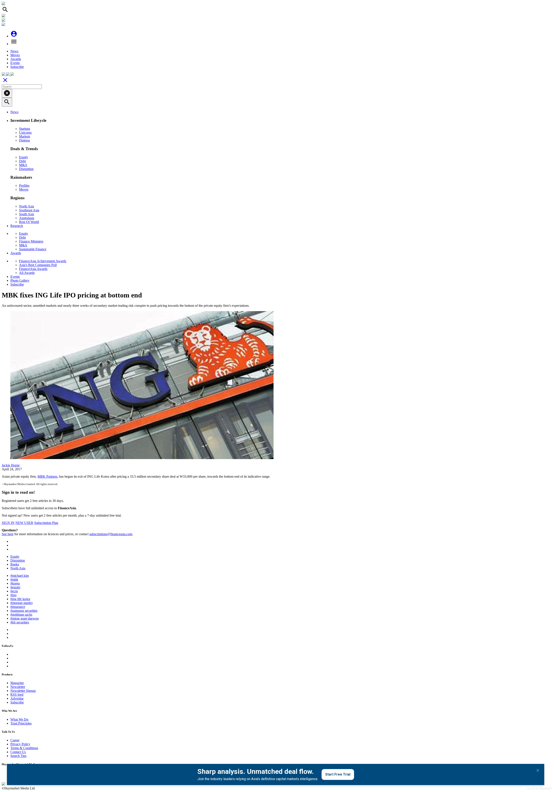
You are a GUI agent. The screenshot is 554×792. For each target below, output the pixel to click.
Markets (24, 136)
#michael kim (19, 575)
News (14, 51)
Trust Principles (21, 723)
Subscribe (17, 67)
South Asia (26, 214)
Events (15, 63)
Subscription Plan (46, 523)
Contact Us (18, 752)
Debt (22, 161)
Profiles (24, 185)
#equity (15, 587)
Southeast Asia (29, 210)
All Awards (27, 273)
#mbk (14, 579)
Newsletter (17, 687)
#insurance (17, 607)
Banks (14, 564)
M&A (23, 165)
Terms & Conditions (24, 748)
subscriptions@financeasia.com (110, 534)
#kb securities (19, 622)
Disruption (26, 169)
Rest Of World (29, 222)
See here (7, 534)
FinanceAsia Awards (33, 269)
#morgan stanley (21, 603)
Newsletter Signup (23, 690)
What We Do (19, 719)
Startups (24, 128)
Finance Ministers (31, 241)
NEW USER (24, 523)
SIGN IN (8, 523)
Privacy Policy (20, 744)
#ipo (13, 595)
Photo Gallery (19, 280)
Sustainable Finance (32, 249)
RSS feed (16, 694)
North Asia (26, 206)
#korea (15, 583)
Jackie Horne (11, 465)
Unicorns (25, 132)
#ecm (14, 591)
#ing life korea (20, 599)
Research (16, 226)
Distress (24, 140)
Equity (23, 157)
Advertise (17, 698)
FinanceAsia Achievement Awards (42, 261)
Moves (15, 55)
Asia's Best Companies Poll (38, 265)
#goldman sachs (21, 614)
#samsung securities (23, 610)
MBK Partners (47, 476)
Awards (15, 59)
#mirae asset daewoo (24, 618)
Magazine (17, 683)
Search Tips (18, 756)
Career (14, 740)
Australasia (26, 218)
